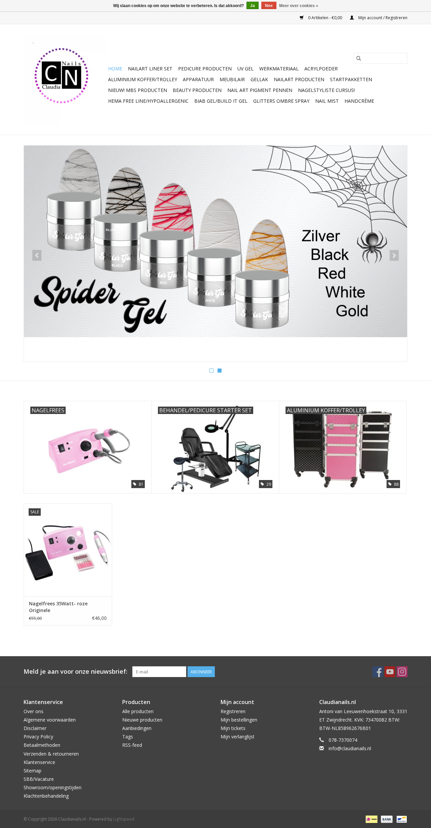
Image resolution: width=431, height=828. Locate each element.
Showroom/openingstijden (52, 787)
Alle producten (138, 711)
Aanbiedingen (137, 728)
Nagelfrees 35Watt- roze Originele (58, 606)
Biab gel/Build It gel (220, 101)
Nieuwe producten (142, 719)
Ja (252, 5)
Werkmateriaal (279, 68)
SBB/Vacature (39, 779)
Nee (269, 5)
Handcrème (359, 101)
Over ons (33, 711)
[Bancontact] (400, 819)
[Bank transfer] (386, 819)
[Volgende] (394, 255)
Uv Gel (245, 68)
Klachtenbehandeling (46, 796)
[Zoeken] (359, 58)
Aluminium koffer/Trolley (142, 79)
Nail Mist (327, 101)
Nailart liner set (150, 68)
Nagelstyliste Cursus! (326, 90)
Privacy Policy (38, 736)
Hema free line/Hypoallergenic (148, 101)
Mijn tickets (233, 728)
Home (115, 68)
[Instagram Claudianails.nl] (402, 671)
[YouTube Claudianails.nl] (390, 671)
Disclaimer (35, 728)
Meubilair (232, 79)
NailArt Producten (299, 79)
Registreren (233, 711)
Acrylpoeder (321, 68)
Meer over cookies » (298, 5)
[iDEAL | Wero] (370, 819)
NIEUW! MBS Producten (137, 90)
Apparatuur (198, 79)
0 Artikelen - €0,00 (325, 18)
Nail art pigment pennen (259, 90)
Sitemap (32, 770)
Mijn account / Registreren (382, 18)
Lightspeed (123, 819)
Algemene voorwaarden (50, 719)
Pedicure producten (205, 68)
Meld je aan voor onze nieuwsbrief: (75, 671)
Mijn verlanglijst (238, 736)
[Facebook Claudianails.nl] (377, 671)
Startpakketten (351, 79)
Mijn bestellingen (239, 719)
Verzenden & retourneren (51, 754)
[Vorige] (36, 255)
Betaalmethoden (42, 745)
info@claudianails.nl (350, 748)
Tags (127, 736)
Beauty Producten (197, 90)
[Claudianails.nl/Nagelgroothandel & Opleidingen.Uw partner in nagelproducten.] (65, 79)
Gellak (259, 79)
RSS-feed (132, 745)
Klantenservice (39, 762)
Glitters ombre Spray (281, 101)
